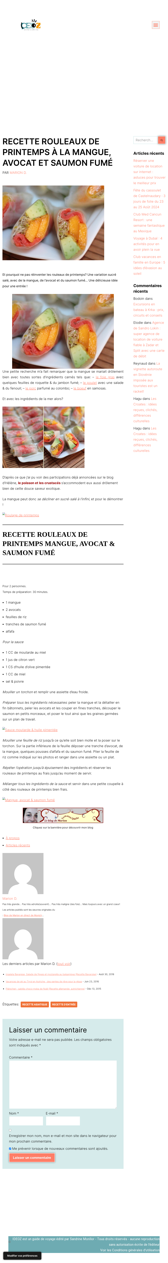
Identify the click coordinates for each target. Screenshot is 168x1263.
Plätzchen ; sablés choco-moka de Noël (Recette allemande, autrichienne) (45, 988)
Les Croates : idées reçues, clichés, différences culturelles (145, 410)
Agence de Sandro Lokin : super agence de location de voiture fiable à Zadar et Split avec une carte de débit (149, 339)
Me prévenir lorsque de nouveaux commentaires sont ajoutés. (60, 1149)
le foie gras (105, 377)
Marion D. (18, 173)
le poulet (90, 383)
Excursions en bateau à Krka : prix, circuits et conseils (148, 309)
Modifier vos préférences (22, 1255)
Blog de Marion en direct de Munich (23, 915)
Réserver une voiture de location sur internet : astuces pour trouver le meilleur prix (149, 172)
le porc (30, 388)
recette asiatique (34, 1004)
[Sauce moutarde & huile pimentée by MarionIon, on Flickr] (30, 730)
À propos (13, 838)
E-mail (52, 1113)
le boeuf (80, 388)
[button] (156, 25)
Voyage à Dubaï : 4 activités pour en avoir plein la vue (147, 244)
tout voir (63, 964)
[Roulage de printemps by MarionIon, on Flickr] (20, 515)
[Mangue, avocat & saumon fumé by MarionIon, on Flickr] (28, 800)
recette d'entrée (64, 1004)
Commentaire (20, 1057)
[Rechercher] (162, 140)
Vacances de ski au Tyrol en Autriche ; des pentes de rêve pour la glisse (44, 981)
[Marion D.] (22, 893)
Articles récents (18, 845)
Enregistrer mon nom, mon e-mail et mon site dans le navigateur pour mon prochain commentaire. (62, 1138)
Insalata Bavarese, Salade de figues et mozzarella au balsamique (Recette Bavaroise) (51, 974)
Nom (14, 1113)
